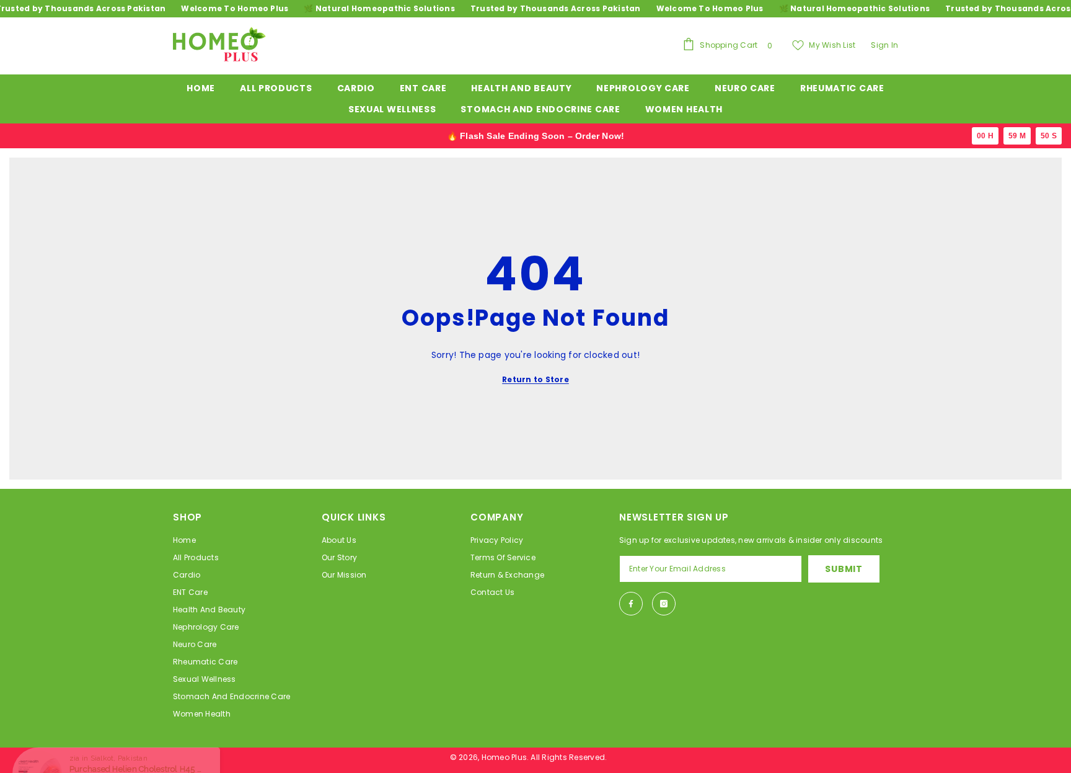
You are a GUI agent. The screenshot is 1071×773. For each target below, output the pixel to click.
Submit (843, 569)
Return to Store (535, 379)
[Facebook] (631, 603)
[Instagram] (664, 603)
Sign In (884, 45)
